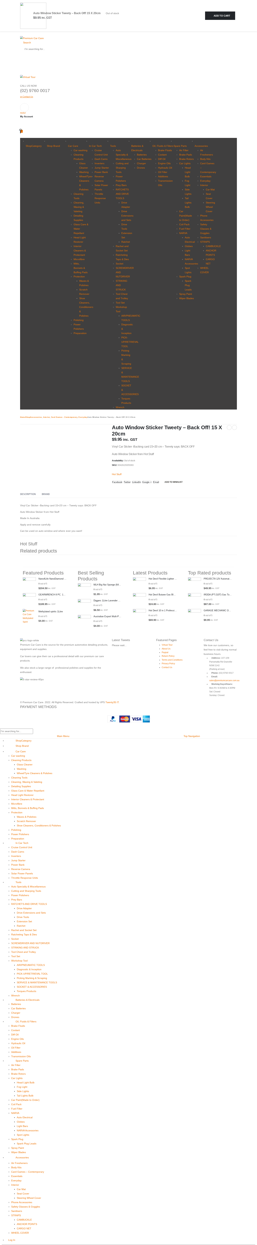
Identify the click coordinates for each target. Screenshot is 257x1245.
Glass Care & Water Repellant (27, 790)
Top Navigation (192, 736)
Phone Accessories (21, 1202)
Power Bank (101, 172)
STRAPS (205, 241)
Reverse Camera (20, 869)
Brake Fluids (165, 150)
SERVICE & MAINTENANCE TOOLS (37, 982)
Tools (113, 146)
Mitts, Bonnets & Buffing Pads (81, 268)
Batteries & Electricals (137, 148)
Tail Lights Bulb (188, 202)
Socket (119, 263)
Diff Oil (161, 159)
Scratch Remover (26, 821)
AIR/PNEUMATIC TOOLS (31, 965)
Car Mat (210, 189)
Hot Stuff (117, 474)
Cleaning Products (21, 760)
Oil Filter (162, 172)
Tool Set (120, 302)
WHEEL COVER (20, 1232)
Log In (11, 1240)
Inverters (99, 163)
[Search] (24, 57)
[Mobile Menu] (21, 33)
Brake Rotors (186, 159)
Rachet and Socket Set (24, 930)
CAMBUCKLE (213, 246)
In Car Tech (95, 146)
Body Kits (205, 159)
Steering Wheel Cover (210, 207)
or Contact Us (26, 97)
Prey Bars (121, 185)
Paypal (165, 652)
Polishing (79, 320)
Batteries (142, 154)
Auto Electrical (25, 1117)
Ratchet (125, 241)
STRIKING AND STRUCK (25, 947)
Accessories (201, 146)
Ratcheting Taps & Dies (24, 934)
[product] (29, 583)
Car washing (80, 150)
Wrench (120, 407)
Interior (204, 185)
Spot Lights (23, 1134)
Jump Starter (102, 167)
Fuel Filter (184, 228)
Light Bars (22, 1126)
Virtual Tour (167, 645)
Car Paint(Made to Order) (185, 215)
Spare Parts (180, 146)
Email (156, 482)
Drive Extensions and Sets (127, 215)
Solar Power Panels (22, 873)
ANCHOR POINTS (27, 1224)
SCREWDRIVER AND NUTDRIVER (30, 943)
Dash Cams (101, 159)
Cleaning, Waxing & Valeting (79, 207)
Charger (141, 163)
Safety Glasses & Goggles (205, 228)
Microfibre (79, 259)
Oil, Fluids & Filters (162, 146)
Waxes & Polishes (26, 816)
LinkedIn (136, 482)
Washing (84, 172)
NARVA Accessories (27, 1130)
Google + (147, 482)
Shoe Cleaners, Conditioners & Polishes (86, 307)
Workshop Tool (19, 960)
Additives (163, 176)
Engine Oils (164, 163)
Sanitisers (205, 237)
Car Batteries (144, 159)
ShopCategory (34, 146)
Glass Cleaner (25, 764)
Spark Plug (185, 276)
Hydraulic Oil (165, 167)
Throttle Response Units (100, 198)
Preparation (80, 333)
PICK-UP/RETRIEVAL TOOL (129, 342)
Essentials (205, 176)
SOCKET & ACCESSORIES (32, 986)
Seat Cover (23, 1193)
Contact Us (167, 667)
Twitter (127, 482)
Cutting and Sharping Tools (122, 167)
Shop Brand (53, 146)
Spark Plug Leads (188, 285)
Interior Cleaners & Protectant (80, 250)
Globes (189, 246)
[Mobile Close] (1, 726)
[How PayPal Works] (128, 718)
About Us (166, 649)
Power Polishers (20, 834)
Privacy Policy (168, 663)
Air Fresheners (19, 1163)
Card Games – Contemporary (27, 1171)
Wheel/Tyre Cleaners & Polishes (34, 773)
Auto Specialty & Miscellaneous (123, 154)
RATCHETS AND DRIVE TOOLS (122, 194)
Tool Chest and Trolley (23, 952)
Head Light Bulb (188, 172)
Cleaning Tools (19, 777)
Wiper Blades (186, 298)
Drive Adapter (24, 908)
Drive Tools (23, 917)
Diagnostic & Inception (29, 969)
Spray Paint (185, 294)
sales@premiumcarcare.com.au (224, 680)
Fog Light (22, 1086)
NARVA (183, 233)
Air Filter (183, 150)
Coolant (162, 154)
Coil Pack (184, 224)
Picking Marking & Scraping (32, 978)
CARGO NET (24, 1228)
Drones (141, 167)
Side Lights (23, 1091)
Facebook (117, 482)
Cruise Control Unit (21, 847)
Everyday (205, 180)
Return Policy (168, 656)
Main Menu (63, 736)
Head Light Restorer (22, 795)
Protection (79, 276)
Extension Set (24, 921)
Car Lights (185, 163)
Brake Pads (185, 154)
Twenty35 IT (112, 702)
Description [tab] (28, 494)
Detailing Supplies (21, 786)
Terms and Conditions (172, 660)
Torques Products (26, 991)
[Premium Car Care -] (32, 38)
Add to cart (222, 15)
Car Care (73, 146)
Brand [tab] (46, 494)
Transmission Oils (21, 1056)
